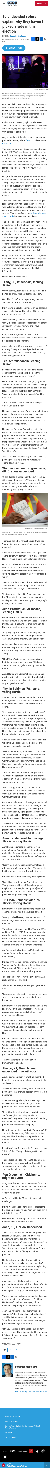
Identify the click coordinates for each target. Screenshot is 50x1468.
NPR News (14, 1350)
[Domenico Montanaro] (7, 1370)
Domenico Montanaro (18, 36)
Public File (8, 1432)
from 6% (29, 140)
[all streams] (47, 1465)
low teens (6, 143)
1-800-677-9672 (11, 1437)
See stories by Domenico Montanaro (31, 1391)
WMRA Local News (11, 1421)
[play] (3, 1465)
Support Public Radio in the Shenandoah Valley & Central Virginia (22, 1427)
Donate (42, 3)
